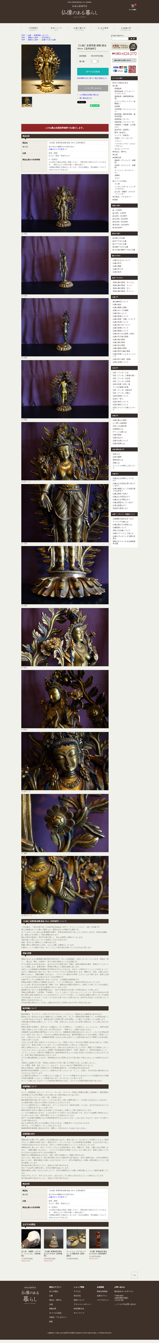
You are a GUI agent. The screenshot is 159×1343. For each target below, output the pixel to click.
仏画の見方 (117, 272)
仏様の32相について (121, 362)
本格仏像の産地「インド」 (123, 285)
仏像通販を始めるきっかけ (123, 519)
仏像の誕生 (117, 304)
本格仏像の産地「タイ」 (122, 288)
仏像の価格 (117, 266)
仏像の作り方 (118, 269)
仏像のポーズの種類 (120, 310)
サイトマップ (79, 1313)
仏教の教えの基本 (120, 420)
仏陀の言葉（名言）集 (121, 384)
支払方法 (77, 1296)
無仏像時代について (120, 302)
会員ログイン (102, 1296)
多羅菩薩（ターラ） (41, 35)
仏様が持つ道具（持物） (122, 359)
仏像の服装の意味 (120, 348)
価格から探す (33, 37)
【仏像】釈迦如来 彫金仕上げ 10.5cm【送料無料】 (53, 1253)
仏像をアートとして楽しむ (123, 533)
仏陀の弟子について (120, 402)
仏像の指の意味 (119, 339)
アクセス (77, 1291)
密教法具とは (118, 460)
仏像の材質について (120, 316)
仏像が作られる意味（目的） (124, 334)
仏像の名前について (120, 322)
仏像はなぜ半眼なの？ (121, 499)
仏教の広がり (118, 438)
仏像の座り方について (121, 325)
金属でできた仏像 (49, 40)
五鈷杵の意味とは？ (120, 508)
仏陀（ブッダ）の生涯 (121, 378)
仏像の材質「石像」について (124, 319)
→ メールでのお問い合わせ (125, 1304)
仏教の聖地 (117, 435)
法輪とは (116, 463)
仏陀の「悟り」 (119, 399)
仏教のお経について (120, 441)
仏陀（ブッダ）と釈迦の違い (124, 375)
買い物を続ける (86, 98)
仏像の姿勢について (120, 328)
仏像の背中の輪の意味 (121, 351)
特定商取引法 (79, 1309)
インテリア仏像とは (120, 522)
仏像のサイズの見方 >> (58, 149)
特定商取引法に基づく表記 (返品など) (92, 78)
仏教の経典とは (119, 443)
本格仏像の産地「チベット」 (124, 291)
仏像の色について (120, 313)
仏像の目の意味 (119, 345)
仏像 (29, 35)
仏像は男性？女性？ (120, 494)
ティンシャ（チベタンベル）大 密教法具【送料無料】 (76, 1253)
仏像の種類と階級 (120, 307)
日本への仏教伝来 (120, 426)
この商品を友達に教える (89, 95)
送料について (79, 1300)
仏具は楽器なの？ (120, 505)
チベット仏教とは (120, 432)
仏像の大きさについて (121, 260)
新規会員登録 (102, 1291)
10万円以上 (46, 37)
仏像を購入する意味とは (122, 525)
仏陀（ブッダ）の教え (121, 393)
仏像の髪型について (120, 331)
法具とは (116, 454)
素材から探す (33, 40)
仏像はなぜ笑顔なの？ (121, 497)
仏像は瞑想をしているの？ (123, 502)
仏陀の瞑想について (120, 396)
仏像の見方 (117, 263)
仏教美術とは (118, 429)
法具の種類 (117, 457)
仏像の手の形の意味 (120, 336)
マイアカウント (103, 1300)
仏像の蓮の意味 (119, 342)
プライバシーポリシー (82, 1304)
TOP (23, 35)
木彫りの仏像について (121, 530)
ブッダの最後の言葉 (120, 387)
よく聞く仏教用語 (120, 423)
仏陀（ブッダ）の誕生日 (122, 390)
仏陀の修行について (120, 405)
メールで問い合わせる (93, 88)
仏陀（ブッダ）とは (120, 372)
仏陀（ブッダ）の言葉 (121, 381)
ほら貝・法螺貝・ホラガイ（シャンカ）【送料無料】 (31, 1253)
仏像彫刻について (120, 527)
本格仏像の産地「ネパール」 (124, 282)
